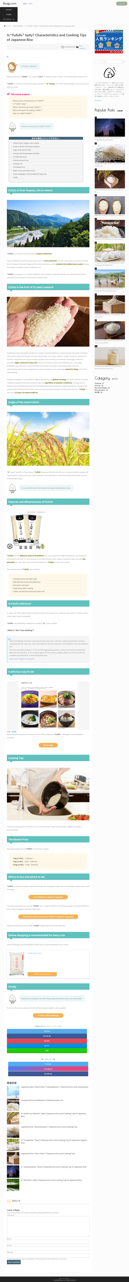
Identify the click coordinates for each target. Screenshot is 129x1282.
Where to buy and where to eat (24, 170)
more (48, 1091)
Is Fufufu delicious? (20, 157)
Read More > (98, 100)
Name (9, 1238)
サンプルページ (8, 19)
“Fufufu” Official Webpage (48, 1015)
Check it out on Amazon (42, 974)
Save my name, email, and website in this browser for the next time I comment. (37, 1259)
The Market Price (19, 167)
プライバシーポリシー (64, 1278)
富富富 (14, 731)
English (30, 3)
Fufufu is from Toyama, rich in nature (26, 143)
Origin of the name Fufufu (22, 150)
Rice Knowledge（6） (103, 388)
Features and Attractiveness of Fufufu (26, 153)
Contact (9, 9)
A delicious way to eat (21, 160)
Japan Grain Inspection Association (21, 659)
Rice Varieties (82, 47)
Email (9, 1245)
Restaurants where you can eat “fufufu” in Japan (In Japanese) (48, 916)
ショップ (122, 3)
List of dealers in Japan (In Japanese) (48, 897)
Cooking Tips (17, 163)
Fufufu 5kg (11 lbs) (34, 953)
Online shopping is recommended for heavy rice (30, 174)
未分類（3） (99, 392)
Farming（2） (100, 383)
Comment (11, 1215)
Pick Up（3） (99, 385)
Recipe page (48, 745)
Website (10, 1252)
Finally (15, 177)
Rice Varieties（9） (102, 390)
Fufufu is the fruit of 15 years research (26, 146)
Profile (8, 14)
